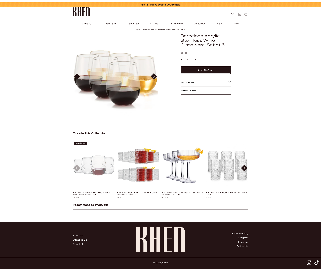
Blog (236, 24)
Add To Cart (206, 70)
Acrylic (137, 30)
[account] (239, 14)
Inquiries (243, 242)
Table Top (133, 24)
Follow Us (242, 246)
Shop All (87, 24)
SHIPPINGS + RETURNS (188, 90)
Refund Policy (240, 233)
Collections (176, 24)
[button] (153, 76)
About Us (200, 24)
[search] (232, 14)
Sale (219, 24)
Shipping (243, 238)
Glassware (109, 24)
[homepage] (160, 12)
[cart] (245, 14)
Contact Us (80, 240)
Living (153, 24)
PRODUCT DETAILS (187, 82)
